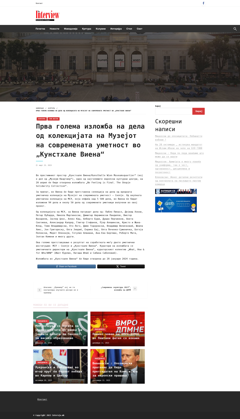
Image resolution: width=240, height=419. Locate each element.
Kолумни (101, 28)
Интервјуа (116, 28)
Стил (129, 28)
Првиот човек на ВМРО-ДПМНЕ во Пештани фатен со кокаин (115, 336)
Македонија (70, 28)
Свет (139, 28)
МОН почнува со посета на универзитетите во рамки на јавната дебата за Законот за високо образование (58, 332)
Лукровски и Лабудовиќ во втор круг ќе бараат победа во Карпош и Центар (58, 371)
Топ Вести (53, 119)
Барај (158, 106)
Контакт (39, 3)
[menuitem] (40, 28)
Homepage (40, 108)
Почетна (40, 28)
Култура (86, 28)
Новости (54, 28)
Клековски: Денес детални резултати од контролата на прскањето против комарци (178, 181)
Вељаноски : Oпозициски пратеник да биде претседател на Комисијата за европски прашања (115, 369)
